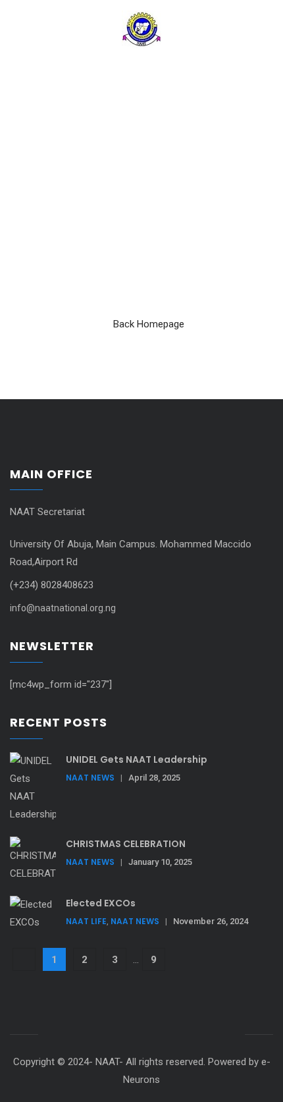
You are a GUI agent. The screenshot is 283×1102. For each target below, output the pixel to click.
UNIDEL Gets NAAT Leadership (136, 759)
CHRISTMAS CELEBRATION (126, 843)
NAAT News (90, 777)
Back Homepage (148, 324)
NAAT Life (86, 921)
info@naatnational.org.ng (63, 608)
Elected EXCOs (101, 903)
